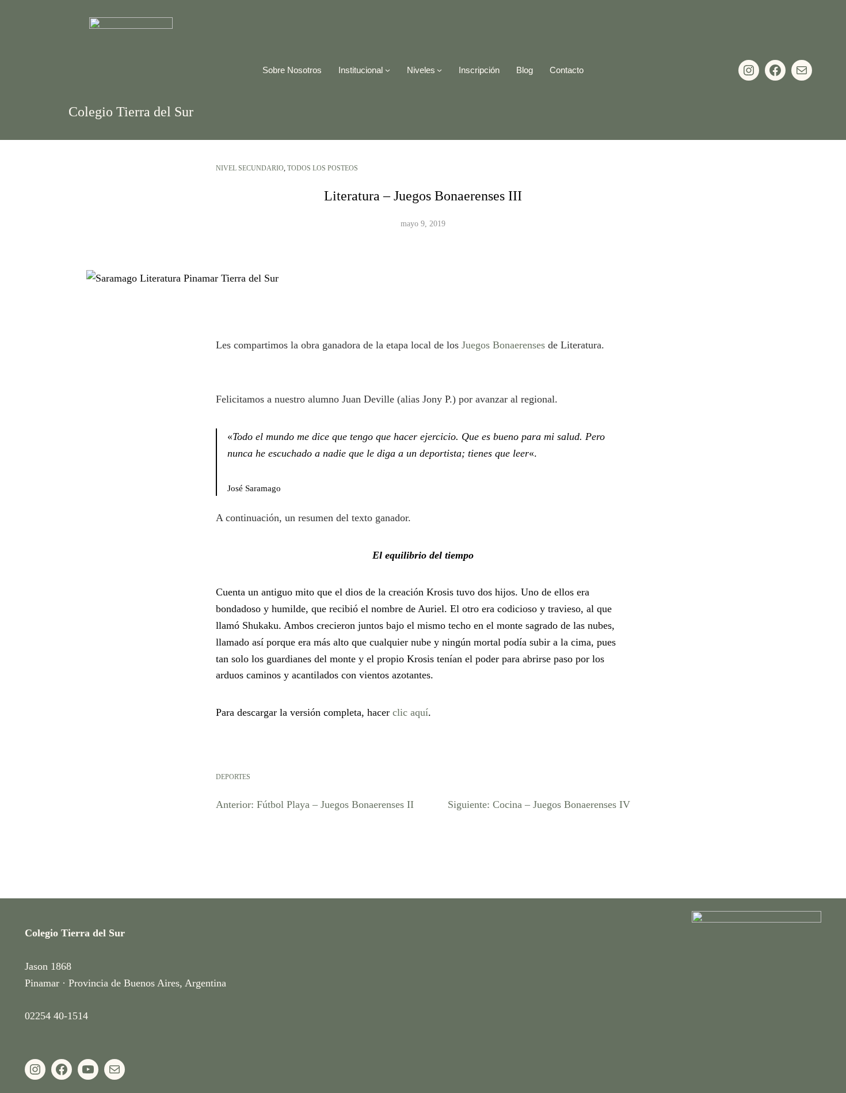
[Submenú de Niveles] (439, 70)
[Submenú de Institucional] (387, 70)
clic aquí (410, 712)
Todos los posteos (322, 168)
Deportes (233, 777)
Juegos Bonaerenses (503, 345)
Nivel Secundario (250, 168)
